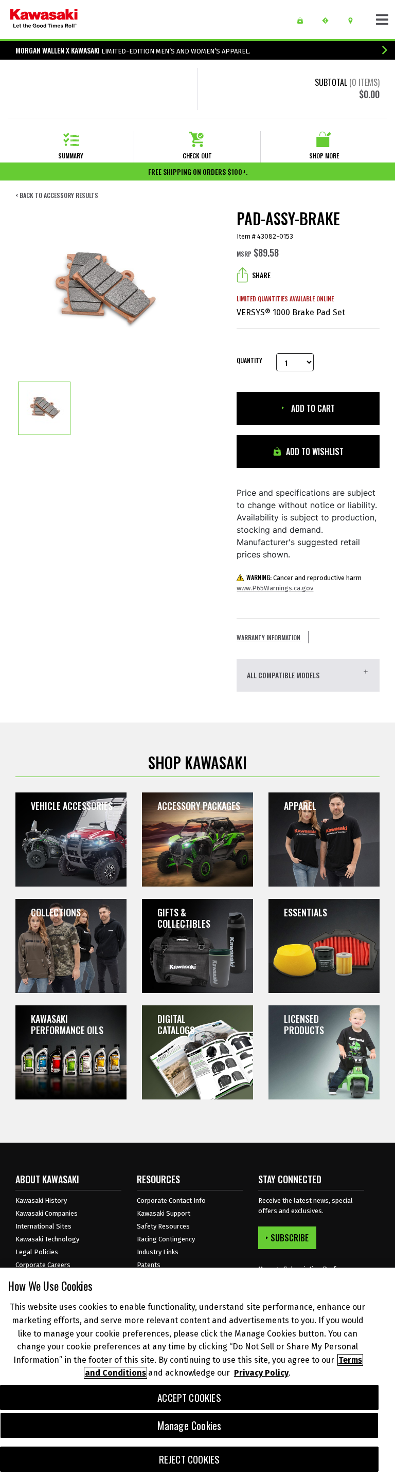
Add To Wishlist (314, 451)
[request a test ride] (328, 20)
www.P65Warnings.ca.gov (275, 588)
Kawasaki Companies (46, 1213)
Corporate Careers (42, 1265)
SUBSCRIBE (290, 1238)
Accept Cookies (189, 1397)
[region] (197, 1374)
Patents (148, 1265)
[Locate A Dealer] (354, 20)
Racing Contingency (166, 1239)
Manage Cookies (189, 1425)
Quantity (249, 360)
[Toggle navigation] (382, 19)
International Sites (43, 1226)
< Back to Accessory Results (56, 195)
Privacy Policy (261, 1373)
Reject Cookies (189, 1459)
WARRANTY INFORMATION (268, 637)
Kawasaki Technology (47, 1239)
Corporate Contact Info (171, 1200)
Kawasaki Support (163, 1213)
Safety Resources (163, 1226)
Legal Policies (36, 1252)
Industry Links (157, 1252)
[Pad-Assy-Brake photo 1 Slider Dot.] (44, 408)
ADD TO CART (312, 408)
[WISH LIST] (303, 20)
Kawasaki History (41, 1200)
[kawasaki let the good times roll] (44, 19)
